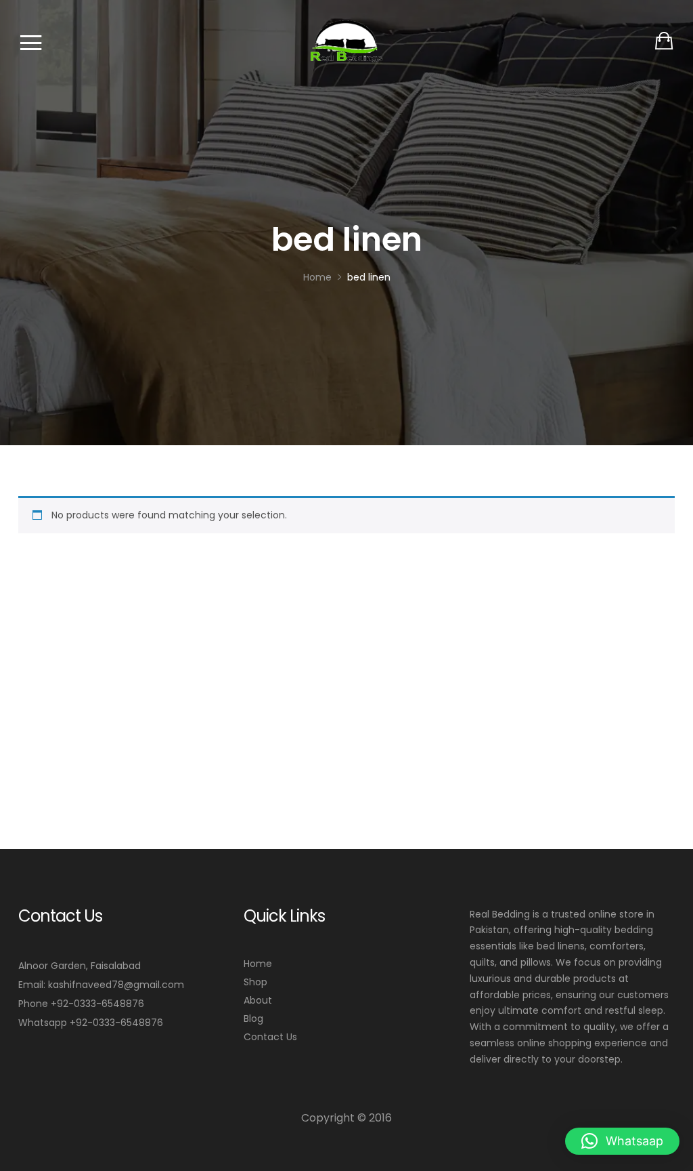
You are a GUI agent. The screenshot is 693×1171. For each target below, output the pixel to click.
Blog (253, 1018)
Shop (255, 982)
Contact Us (270, 1037)
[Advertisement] (346, 647)
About (258, 1000)
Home (258, 963)
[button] (622, 1141)
